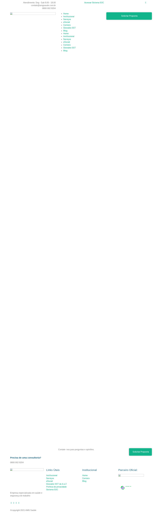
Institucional (68, 16)
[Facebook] (19, 503)
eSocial (66, 22)
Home (66, 13)
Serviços (67, 19)
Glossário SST (69, 28)
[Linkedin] (16, 503)
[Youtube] (14, 503)
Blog (65, 31)
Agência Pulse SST (126, 510)
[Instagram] (11, 503)
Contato (67, 25)
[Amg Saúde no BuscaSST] (130, 491)
